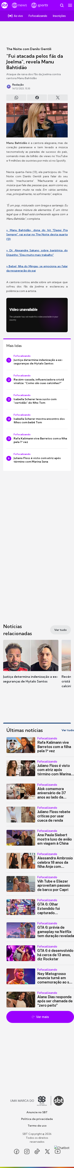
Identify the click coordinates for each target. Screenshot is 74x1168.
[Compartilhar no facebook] (37, 97)
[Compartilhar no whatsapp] (16, 97)
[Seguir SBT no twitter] (47, 1151)
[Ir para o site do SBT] (59, 1101)
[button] (30, 665)
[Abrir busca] (62, 5)
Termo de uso (37, 1125)
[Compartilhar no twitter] (58, 97)
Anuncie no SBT (37, 1112)
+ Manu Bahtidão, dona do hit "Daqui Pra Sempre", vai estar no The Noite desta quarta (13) (37, 234)
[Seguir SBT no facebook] (16, 1151)
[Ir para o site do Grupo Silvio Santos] (30, 1101)
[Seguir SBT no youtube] (57, 1151)
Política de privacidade (37, 1119)
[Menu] (70, 5)
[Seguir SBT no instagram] (27, 1151)
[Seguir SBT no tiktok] (37, 1151)
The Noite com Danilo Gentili (28, 49)
